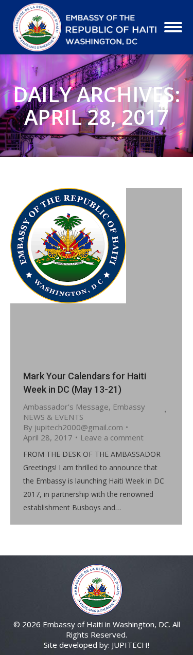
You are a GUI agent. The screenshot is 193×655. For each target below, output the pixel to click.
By (73, 427)
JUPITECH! (130, 645)
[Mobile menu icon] (173, 27)
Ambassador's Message (66, 406)
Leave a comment (112, 437)
